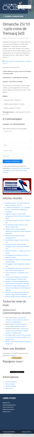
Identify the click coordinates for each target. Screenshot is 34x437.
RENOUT (8, 341)
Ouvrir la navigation (14, 16)
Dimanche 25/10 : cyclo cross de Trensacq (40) (16, 28)
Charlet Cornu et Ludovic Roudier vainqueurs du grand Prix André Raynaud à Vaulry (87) (18, 231)
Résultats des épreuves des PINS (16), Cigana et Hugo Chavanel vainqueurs (17, 293)
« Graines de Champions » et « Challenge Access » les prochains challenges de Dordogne (17, 209)
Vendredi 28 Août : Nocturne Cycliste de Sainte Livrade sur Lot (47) (17, 204)
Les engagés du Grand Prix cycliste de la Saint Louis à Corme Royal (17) (17, 269)
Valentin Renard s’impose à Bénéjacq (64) (17, 296)
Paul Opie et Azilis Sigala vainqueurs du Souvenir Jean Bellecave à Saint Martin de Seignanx (18, 288)
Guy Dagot (8, 335)
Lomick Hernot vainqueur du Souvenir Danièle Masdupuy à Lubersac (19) (16, 278)
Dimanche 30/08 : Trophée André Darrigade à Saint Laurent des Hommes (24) (17, 246)
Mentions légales (10, 386)
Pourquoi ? (13, 355)
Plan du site (9, 388)
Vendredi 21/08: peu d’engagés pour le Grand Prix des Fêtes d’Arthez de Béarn (17, 282)
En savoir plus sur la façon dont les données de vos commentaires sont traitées (16, 170)
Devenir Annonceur (11, 382)
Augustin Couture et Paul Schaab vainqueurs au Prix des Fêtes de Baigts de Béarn (18, 216)
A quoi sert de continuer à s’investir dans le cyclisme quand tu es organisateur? (16, 320)
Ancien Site (6, 403)
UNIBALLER (28, 434)
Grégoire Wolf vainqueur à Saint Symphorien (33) (15, 237)
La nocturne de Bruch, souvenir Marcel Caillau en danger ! (16, 325)
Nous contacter (10, 384)
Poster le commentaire (13, 161)
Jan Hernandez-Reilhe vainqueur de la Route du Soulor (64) (16, 226)
